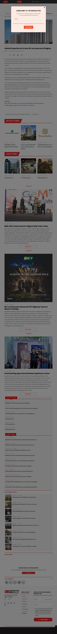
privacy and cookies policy (27, 23)
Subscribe (28, 27)
